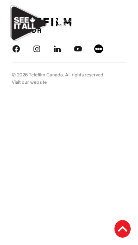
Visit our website (29, 82)
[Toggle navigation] (124, 23)
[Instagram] (36, 48)
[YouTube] (78, 48)
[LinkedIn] (57, 48)
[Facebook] (16, 48)
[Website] (98, 48)
